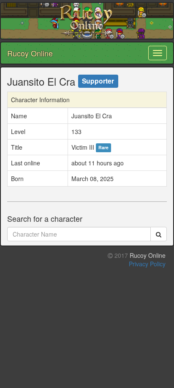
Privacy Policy (147, 264)
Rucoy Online (30, 53)
